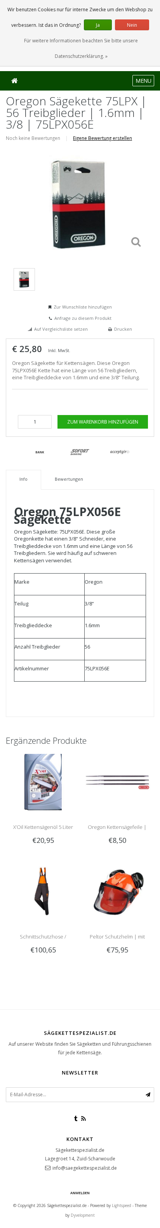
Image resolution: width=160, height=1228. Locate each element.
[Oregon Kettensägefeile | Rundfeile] (117, 781)
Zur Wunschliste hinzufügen (83, 307)
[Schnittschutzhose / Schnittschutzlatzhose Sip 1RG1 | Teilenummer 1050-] (43, 890)
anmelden (80, 1192)
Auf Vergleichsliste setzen (61, 329)
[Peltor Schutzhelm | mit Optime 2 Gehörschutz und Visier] (117, 890)
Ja (98, 25)
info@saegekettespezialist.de (84, 1168)
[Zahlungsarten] (40, 452)
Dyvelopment (83, 1215)
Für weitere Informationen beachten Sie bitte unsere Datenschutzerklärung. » (81, 48)
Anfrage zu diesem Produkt (82, 318)
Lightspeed (121, 1205)
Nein (132, 25)
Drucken (123, 329)
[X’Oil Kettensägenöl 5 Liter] (43, 781)
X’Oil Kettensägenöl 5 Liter (43, 826)
